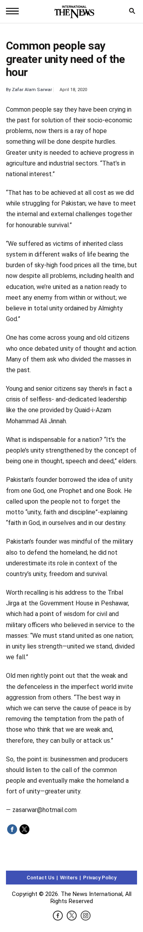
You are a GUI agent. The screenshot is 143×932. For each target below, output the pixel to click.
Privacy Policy (99, 878)
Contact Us (40, 878)
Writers (68, 878)
